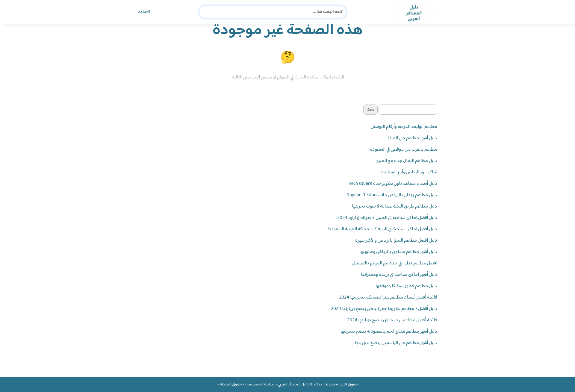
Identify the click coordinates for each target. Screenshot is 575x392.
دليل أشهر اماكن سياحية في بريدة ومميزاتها (399, 275)
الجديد (144, 11)
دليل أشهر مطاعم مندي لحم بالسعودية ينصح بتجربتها (388, 332)
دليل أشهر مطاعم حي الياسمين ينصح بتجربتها (396, 343)
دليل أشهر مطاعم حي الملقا (412, 138)
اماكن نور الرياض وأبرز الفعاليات (408, 172)
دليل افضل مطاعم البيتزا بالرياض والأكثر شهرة (396, 241)
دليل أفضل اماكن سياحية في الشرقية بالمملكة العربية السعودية (382, 229)
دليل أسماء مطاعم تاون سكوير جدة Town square (392, 184)
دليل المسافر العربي (293, 384)
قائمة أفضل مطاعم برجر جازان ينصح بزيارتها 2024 (392, 320)
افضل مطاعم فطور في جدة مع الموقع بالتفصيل (394, 263)
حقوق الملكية (231, 384)
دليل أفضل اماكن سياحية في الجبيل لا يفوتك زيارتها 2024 (387, 218)
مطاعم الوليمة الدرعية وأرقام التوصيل (404, 127)
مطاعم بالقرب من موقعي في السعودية (403, 150)
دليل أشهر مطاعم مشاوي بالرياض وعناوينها (398, 252)
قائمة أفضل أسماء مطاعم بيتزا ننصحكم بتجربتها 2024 (388, 297)
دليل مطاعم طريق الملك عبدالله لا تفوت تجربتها (394, 206)
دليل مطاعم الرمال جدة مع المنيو (406, 161)
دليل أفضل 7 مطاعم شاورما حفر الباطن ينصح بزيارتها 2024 (384, 309)
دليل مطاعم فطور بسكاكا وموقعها (406, 286)
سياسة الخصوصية (260, 384)
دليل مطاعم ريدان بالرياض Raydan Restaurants (391, 195)
